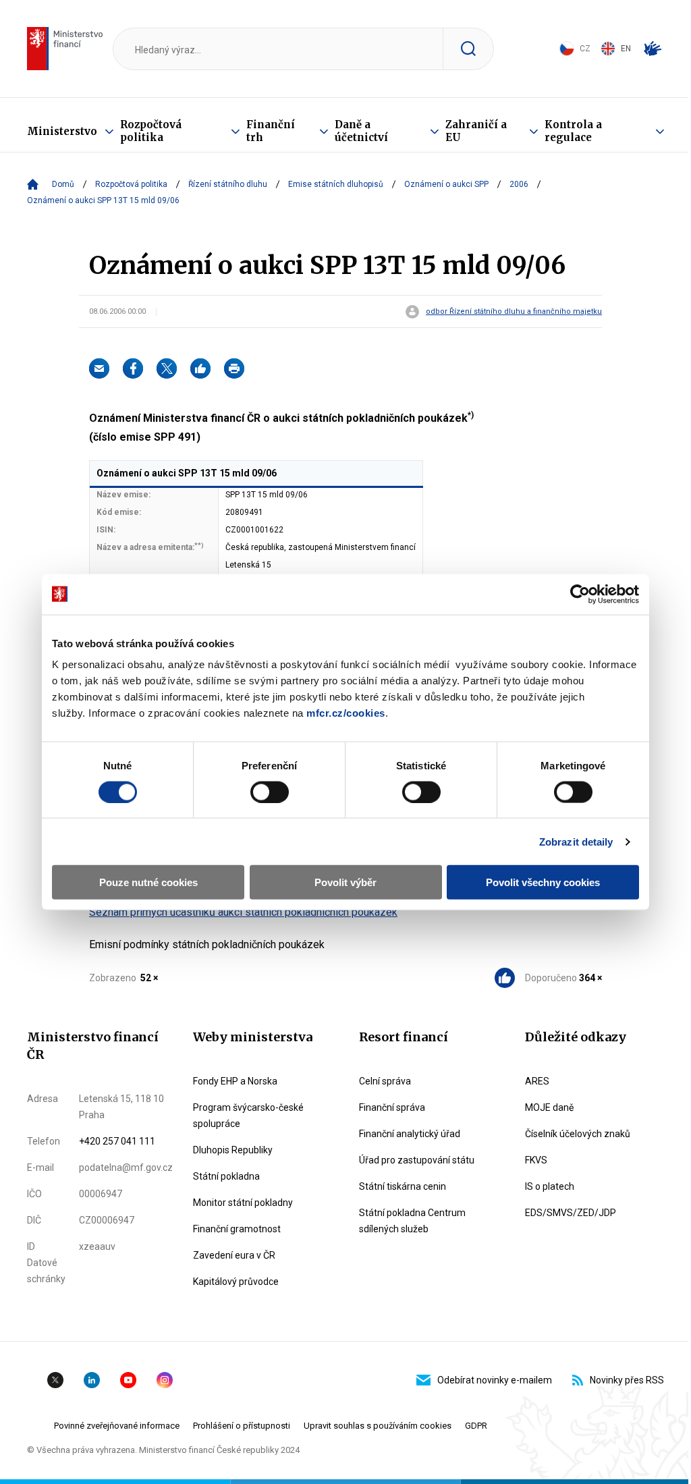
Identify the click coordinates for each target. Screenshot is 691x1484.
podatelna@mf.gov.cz (126, 1167)
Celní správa (385, 1081)
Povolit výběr (345, 882)
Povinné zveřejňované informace (116, 1426)
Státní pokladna (226, 1176)
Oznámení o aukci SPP (446, 184)
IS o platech (549, 1186)
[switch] (269, 791)
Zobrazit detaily (576, 841)
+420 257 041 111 (117, 1141)
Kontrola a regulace (573, 131)
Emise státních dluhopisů (335, 184)
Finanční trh (270, 131)
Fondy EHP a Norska (235, 1081)
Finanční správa (392, 1107)
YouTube (128, 1380)
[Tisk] (234, 368)
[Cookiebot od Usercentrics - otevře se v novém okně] (580, 594)
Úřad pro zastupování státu (416, 1160)
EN (626, 48)
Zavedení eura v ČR (234, 1255)
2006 (518, 184)
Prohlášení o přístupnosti (241, 1426)
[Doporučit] (200, 368)
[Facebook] (133, 368)
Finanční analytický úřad (409, 1133)
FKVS (536, 1160)
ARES (537, 1081)
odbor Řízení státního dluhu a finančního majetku (514, 312)
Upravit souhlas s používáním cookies (377, 1426)
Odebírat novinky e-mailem (494, 1380)
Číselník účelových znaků (577, 1133)
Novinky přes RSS (627, 1380)
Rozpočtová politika (151, 131)
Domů (63, 184)
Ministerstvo (62, 131)
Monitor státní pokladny (243, 1202)
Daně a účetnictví (361, 131)
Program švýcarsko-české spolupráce (248, 1115)
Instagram (165, 1380)
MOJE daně (549, 1107)
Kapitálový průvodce (236, 1281)
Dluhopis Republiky (233, 1150)
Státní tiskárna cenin (402, 1186)
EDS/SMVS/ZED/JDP (570, 1212)
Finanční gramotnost (237, 1229)
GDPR (476, 1426)
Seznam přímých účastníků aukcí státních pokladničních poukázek (243, 912)
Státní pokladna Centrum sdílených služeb (412, 1220)
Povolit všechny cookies (543, 882)
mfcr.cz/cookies (345, 713)
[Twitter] (167, 368)
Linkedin (92, 1380)
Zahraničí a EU (476, 131)
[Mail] (99, 368)
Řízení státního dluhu (227, 184)
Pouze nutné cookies (148, 882)
